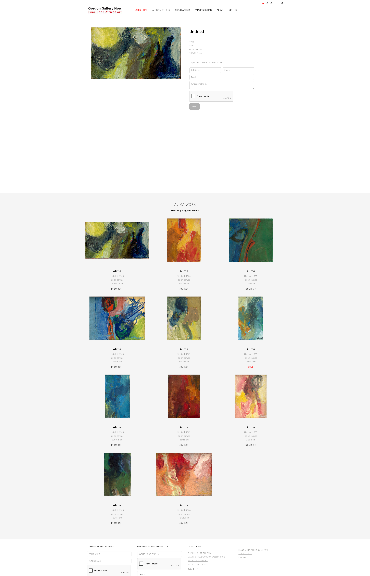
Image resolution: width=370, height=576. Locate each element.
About (220, 10)
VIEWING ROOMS (203, 10)
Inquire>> (117, 289)
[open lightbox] (136, 53)
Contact (233, 10)
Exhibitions (141, 10)
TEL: (190, 560)
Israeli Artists (182, 10)
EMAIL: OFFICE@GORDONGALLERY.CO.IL (206, 557)
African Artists (161, 10)
